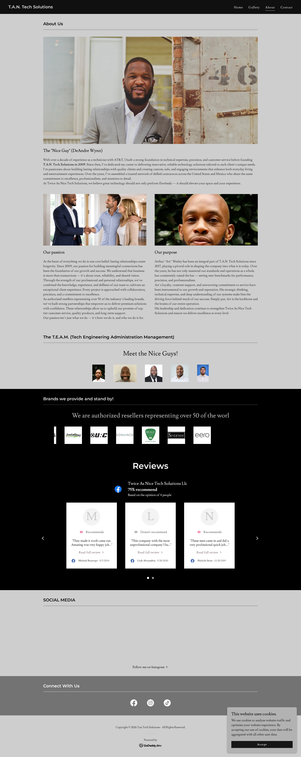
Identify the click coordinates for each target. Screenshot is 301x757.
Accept (262, 744)
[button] (151, 666)
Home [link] (238, 7)
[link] (30, 7)
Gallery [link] (254, 7)
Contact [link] (286, 7)
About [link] (270, 7)
